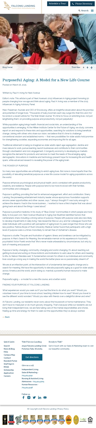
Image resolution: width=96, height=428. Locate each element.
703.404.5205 (38, 382)
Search (84, 10)
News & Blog (9, 349)
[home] (19, 5)
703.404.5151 (27, 375)
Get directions (32, 357)
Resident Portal (10, 361)
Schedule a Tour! (57, 3)
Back (6, 317)
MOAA (6, 367)
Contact (7, 358)
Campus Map (9, 355)
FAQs (6, 352)
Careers (7, 376)
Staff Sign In (9, 364)
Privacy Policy (63, 409)
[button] (82, 3)
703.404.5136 (27, 388)
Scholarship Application (9, 371)
